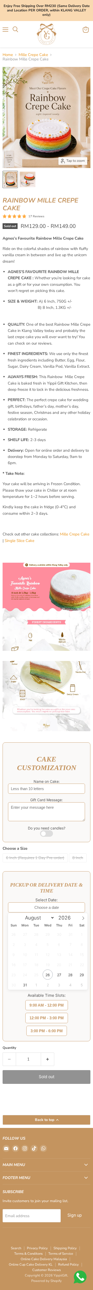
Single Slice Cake (19, 540)
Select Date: (46, 899)
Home (8, 55)
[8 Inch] (78, 863)
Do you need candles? (46, 828)
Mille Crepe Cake (33, 55)
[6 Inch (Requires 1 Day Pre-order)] (36, 863)
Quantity (9, 1048)
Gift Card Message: (46, 800)
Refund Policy (68, 1264)
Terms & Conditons (28, 1253)
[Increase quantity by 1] (47, 1059)
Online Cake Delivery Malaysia (44, 1259)
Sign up (74, 1215)
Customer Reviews (46, 1270)
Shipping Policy (65, 1248)
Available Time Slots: (47, 995)
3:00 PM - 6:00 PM (46, 1031)
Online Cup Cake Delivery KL (30, 1264)
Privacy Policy (37, 1248)
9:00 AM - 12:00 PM (46, 1005)
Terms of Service (60, 1253)
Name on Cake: (47, 781)
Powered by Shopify (46, 1281)
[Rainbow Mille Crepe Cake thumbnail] (10, 179)
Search (16, 1248)
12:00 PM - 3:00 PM (46, 1018)
